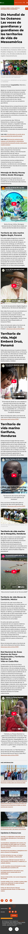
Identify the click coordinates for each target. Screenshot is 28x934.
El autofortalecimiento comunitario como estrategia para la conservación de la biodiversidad (12, 872)
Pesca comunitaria (12, 9)
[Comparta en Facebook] (2, 900)
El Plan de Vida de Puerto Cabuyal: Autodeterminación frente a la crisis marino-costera (13, 889)
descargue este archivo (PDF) (15, 328)
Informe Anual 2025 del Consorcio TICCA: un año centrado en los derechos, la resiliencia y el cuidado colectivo (14, 861)
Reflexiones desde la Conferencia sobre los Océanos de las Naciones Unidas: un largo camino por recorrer (14, 805)
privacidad (21, 921)
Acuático (3, 8)
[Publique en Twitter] (6, 900)
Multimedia (4, 9)
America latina (10, 8)
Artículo (17, 8)
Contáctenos (4, 908)
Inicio (3, 2)
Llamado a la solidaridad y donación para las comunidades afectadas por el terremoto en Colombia (13, 838)
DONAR (14, 915)
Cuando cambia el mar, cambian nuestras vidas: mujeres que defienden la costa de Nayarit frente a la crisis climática (14, 883)
